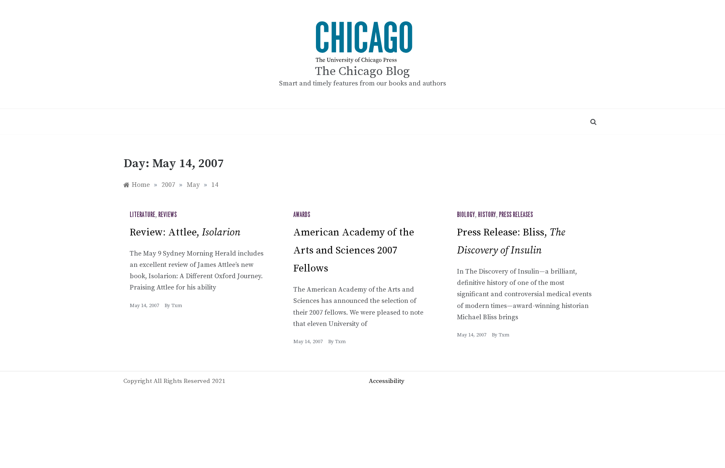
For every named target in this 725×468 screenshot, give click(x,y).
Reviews (167, 215)
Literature (142, 215)
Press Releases (516, 215)
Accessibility (386, 381)
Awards (301, 215)
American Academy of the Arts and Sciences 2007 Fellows (353, 250)
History (487, 215)
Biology (466, 215)
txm (176, 306)
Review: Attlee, (185, 232)
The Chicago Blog (362, 71)
